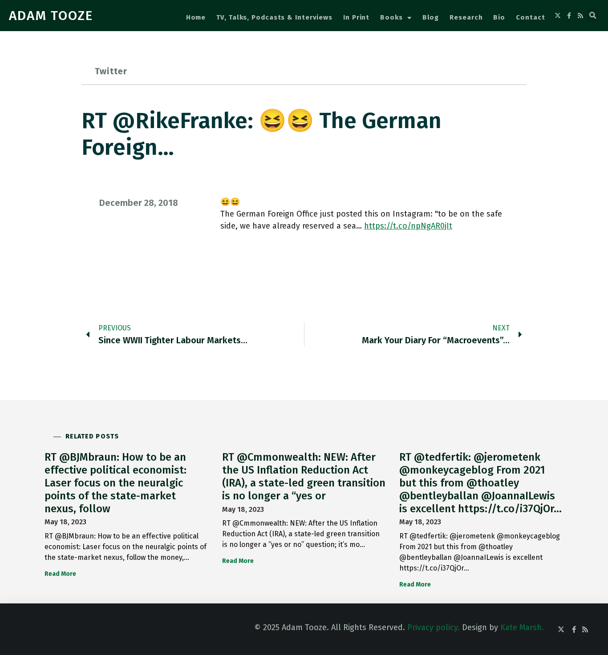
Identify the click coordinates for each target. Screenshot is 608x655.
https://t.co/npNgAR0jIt (408, 226)
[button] (593, 15)
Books (391, 17)
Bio (499, 17)
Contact (530, 17)
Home (196, 17)
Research (466, 17)
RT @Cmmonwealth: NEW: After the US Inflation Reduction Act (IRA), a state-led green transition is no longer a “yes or (303, 476)
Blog (430, 17)
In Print (356, 17)
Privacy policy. (433, 627)
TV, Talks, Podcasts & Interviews (274, 17)
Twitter (111, 71)
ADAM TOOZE (51, 16)
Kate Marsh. (522, 627)
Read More (60, 574)
